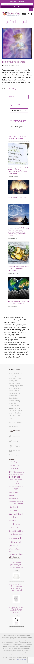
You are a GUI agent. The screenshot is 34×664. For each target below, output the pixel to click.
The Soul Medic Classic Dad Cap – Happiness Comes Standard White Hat (16, 565)
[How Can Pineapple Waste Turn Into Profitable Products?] (18, 253)
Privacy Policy (13, 426)
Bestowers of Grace (13, 479)
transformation (16, 554)
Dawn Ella (11, 486)
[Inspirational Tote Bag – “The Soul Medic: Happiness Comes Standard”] (16, 621)
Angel (11, 89)
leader (12, 510)
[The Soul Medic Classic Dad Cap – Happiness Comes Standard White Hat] (16, 576)
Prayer (15, 89)
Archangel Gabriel (19, 472)
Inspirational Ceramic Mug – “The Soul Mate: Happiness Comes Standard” (16, 587)
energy (16, 492)
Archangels (20, 474)
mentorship (14, 524)
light (17, 514)
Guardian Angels (15, 501)
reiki (14, 538)
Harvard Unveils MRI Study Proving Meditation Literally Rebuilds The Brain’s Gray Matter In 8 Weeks (18, 232)
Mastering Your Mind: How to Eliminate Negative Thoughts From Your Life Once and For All (18, 170)
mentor (12, 520)
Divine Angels (17, 486)
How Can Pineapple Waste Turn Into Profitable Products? (18, 268)
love (21, 514)
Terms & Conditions (15, 422)
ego (16, 488)
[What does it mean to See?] (18, 187)
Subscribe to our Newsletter (17, 1)
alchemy (13, 461)
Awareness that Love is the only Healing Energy (18, 302)
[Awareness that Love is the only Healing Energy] (18, 288)
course (20, 483)
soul (18, 538)
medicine (13, 517)
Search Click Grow (21, 659)
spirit (11, 542)
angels (12, 472)
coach (16, 483)
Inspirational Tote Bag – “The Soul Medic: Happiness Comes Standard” (16, 610)
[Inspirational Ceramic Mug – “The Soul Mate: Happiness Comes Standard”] (16, 599)
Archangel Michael (13, 474)
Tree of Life (11, 556)
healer (17, 504)
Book (19, 479)
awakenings (14, 477)
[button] (28, 14)
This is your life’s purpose (14, 62)
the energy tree (15, 548)
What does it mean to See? (18, 197)
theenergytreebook (13, 549)
